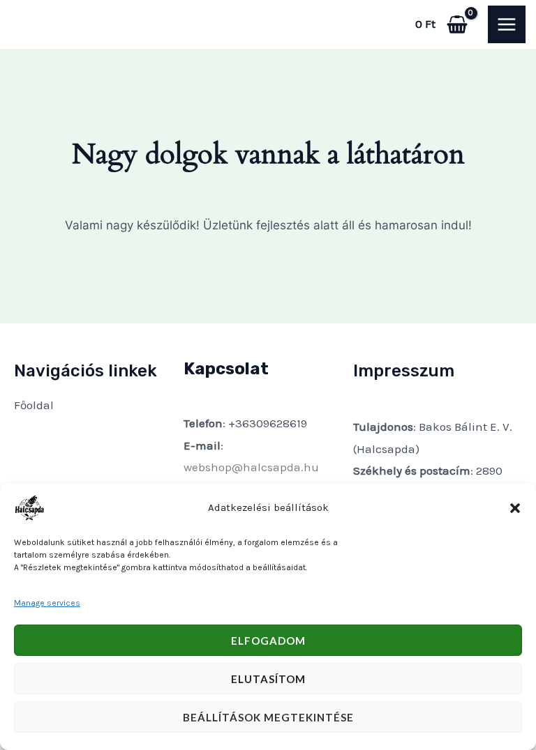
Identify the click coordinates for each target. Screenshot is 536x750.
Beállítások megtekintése (268, 717)
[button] (515, 508)
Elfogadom (268, 640)
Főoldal (34, 405)
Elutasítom (268, 679)
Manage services (47, 603)
